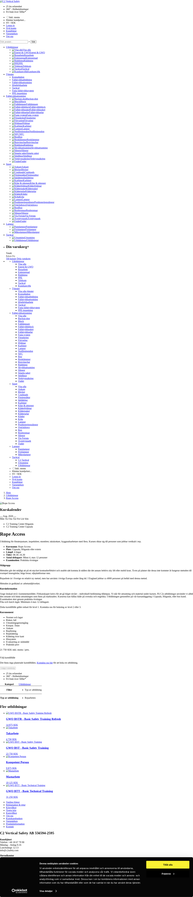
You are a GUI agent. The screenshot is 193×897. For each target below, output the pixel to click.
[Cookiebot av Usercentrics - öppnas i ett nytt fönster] (19, 891)
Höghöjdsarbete (19, 85)
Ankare (21, 389)
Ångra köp (11, 810)
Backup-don (24, 318)
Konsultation (18, 77)
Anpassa (166, 873)
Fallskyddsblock (26, 326)
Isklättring (23, 400)
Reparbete (23, 269)
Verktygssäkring (25, 378)
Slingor (21, 370)
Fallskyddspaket (25, 329)
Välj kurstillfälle (7, 657)
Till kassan (11, 258)
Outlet (21, 381)
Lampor (10, 224)
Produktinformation (15, 824)
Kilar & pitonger (26, 405)
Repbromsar (24, 432)
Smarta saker (24, 373)
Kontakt (10, 826)
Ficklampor (23, 452)
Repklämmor (24, 359)
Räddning (22, 275)
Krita (20, 419)
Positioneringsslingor (28, 424)
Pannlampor (24, 449)
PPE (20, 277)
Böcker (21, 392)
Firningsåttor (24, 397)
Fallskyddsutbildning (22, 79)
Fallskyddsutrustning (22, 82)
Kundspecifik (24, 286)
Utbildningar (12, 47)
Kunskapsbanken (14, 818)
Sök (33, 42)
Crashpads (23, 394)
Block (21, 321)
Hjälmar (22, 343)
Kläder (21, 416)
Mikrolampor (24, 454)
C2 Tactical (23, 460)
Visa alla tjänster (26, 291)
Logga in (10, 25)
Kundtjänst (11, 31)
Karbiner (22, 345)
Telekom (22, 280)
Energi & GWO (25, 266)
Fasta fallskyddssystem (23, 90)
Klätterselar (23, 413)
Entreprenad (24, 272)
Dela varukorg (23, 258)
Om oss (9, 36)
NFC (20, 354)
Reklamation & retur (15, 805)
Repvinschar (24, 362)
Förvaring (22, 340)
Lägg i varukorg (8, 668)
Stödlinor (22, 375)
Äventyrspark (24, 441)
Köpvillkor (11, 807)
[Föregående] (1, 516)
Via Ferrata (23, 438)
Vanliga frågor (13, 802)
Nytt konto (11, 28)
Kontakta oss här (45, 662)
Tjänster (10, 74)
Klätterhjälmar (25, 408)
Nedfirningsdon (25, 351)
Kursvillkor (11, 813)
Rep (20, 356)
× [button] (29, 41)
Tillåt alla (167, 864)
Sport (8, 164)
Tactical (15, 88)
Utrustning (23, 462)
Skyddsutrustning (26, 367)
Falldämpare (24, 324)
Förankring (23, 337)
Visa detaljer (46, 891)
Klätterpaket (24, 411)
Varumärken (12, 33)
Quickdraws (24, 427)
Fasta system (24, 335)
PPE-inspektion (19, 93)
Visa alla (22, 264)
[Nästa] (15, 516)
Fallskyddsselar (25, 332)
